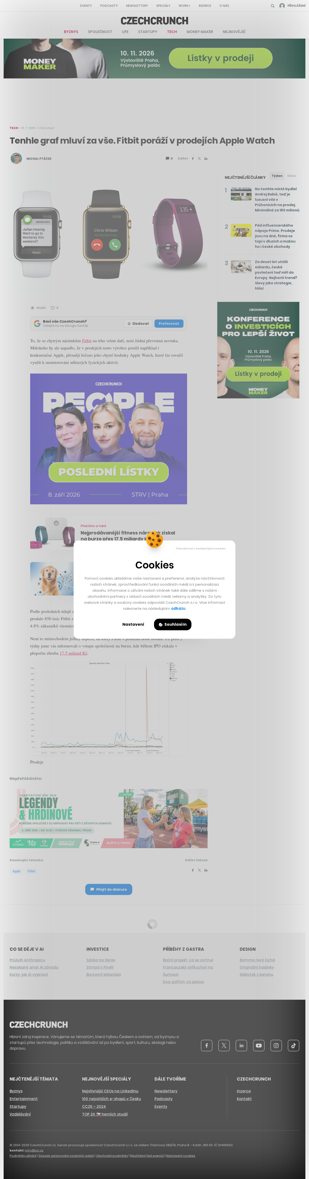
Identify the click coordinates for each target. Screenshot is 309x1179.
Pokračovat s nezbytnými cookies (201, 548)
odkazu (178, 608)
